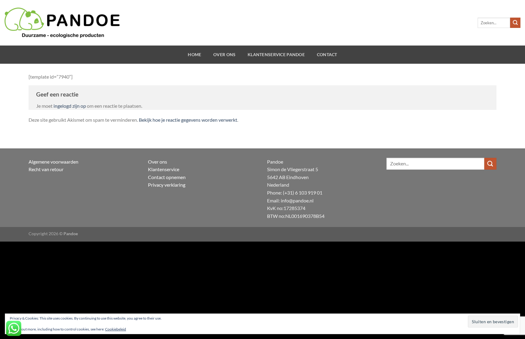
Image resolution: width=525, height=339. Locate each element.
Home (194, 54)
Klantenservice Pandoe (276, 54)
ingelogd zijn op (69, 106)
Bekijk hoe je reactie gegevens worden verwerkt (188, 120)
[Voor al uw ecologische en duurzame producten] (62, 23)
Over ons (224, 54)
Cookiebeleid (115, 329)
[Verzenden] (515, 23)
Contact (327, 54)
